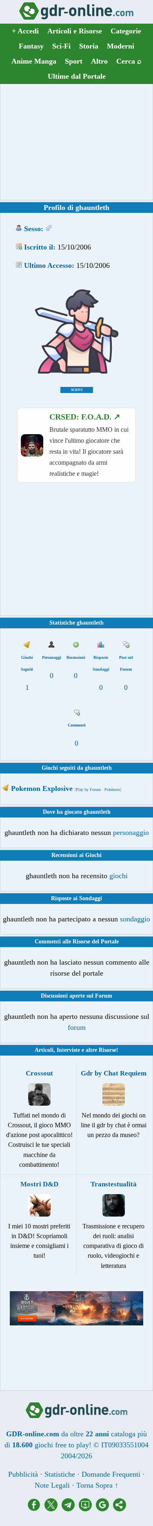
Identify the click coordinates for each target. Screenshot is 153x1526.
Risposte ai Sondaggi (76, 898)
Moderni (120, 46)
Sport (73, 61)
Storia (88, 46)
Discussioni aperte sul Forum (76, 996)
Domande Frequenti (111, 1474)
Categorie (126, 31)
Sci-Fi (61, 46)
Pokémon (112, 789)
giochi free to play (62, 1445)
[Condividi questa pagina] (119, 1509)
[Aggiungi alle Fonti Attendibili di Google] (104, 1509)
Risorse (107, 1050)
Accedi (25, 31)
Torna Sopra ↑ (97, 1485)
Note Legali (52, 1485)
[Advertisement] (77, 142)
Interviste (68, 1050)
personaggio (131, 832)
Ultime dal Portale (77, 76)
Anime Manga (33, 61)
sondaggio (135, 919)
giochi (118, 876)
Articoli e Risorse (74, 31)
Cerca (129, 61)
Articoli (44, 1050)
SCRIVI (76, 390)
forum (77, 1027)
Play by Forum (88, 789)
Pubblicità (23, 1474)
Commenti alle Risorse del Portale (77, 942)
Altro (99, 61)
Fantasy (31, 46)
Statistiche (59, 1474)
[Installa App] (87, 1509)
